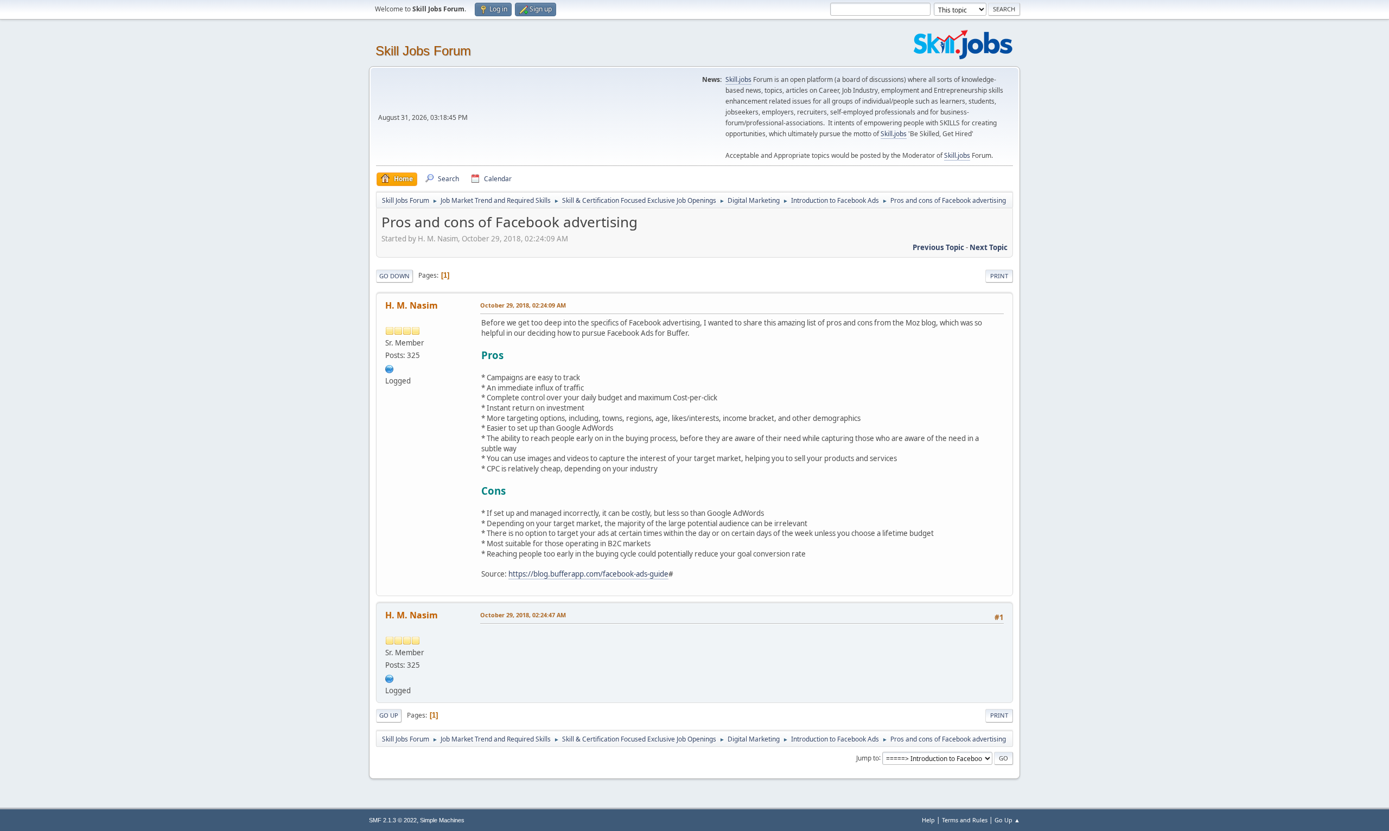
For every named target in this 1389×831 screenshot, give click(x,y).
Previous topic (938, 247)
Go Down (394, 276)
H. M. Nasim (411, 305)
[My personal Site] (389, 368)
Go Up (388, 715)
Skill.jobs (738, 79)
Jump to (867, 757)
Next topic (989, 247)
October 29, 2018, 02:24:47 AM (523, 615)
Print (999, 276)
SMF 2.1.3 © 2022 (393, 820)
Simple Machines (442, 820)
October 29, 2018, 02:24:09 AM (523, 305)
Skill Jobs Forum (423, 50)
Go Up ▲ (1007, 820)
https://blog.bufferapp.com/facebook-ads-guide (588, 574)
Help (928, 820)
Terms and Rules (964, 820)
